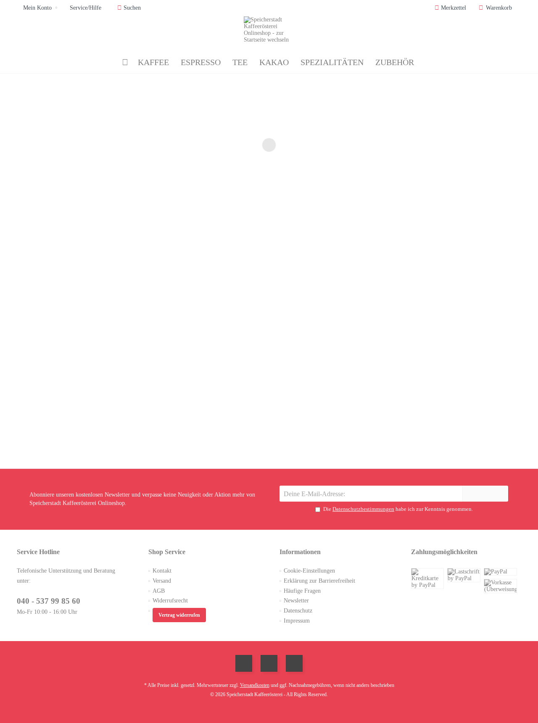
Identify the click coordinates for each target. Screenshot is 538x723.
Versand (162, 581)
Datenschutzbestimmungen (363, 509)
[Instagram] (294, 663)
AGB (159, 591)
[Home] (125, 62)
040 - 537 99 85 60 (48, 601)
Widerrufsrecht (170, 600)
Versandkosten (254, 685)
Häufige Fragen (302, 591)
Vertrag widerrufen (179, 615)
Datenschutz (298, 610)
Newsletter (296, 600)
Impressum (297, 621)
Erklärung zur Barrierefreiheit (319, 581)
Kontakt (162, 571)
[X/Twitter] (269, 663)
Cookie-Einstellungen (309, 571)
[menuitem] (496, 8)
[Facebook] (243, 663)
